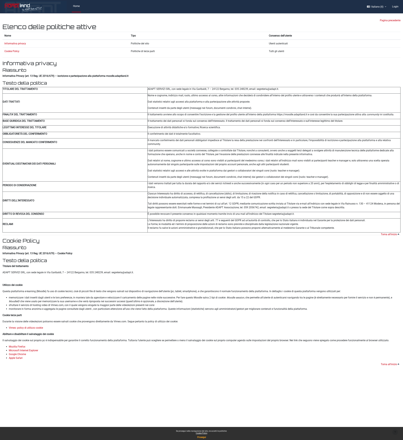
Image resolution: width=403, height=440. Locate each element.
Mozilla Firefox (17, 346)
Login (395, 6)
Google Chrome (17, 354)
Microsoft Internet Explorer (23, 350)
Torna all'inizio (389, 234)
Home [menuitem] (76, 6)
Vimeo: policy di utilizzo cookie (26, 327)
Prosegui (201, 437)
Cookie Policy (201, 433)
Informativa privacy (15, 43)
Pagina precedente (390, 20)
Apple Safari (16, 357)
